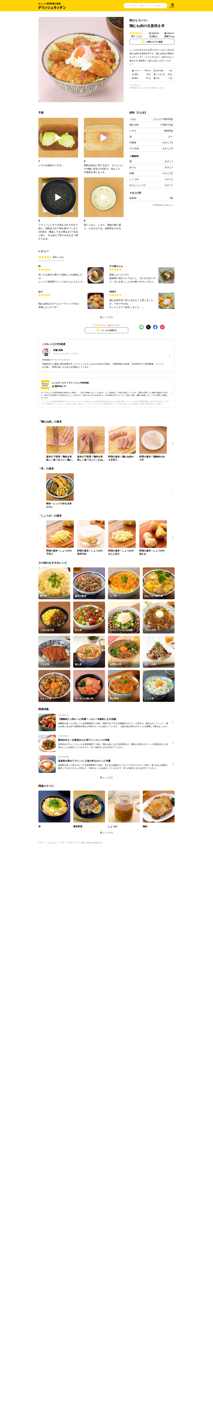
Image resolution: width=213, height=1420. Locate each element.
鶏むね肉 (134, 124)
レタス (132, 130)
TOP (40, 842)
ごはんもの (52, 842)
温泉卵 (132, 198)
